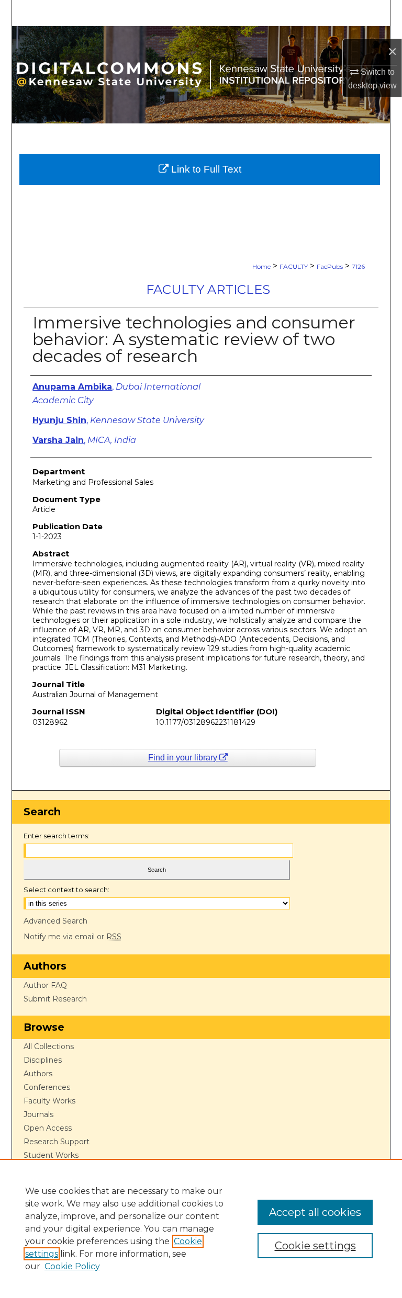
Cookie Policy (72, 1266)
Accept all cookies (315, 1212)
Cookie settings (315, 1245)
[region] (201, 1228)
